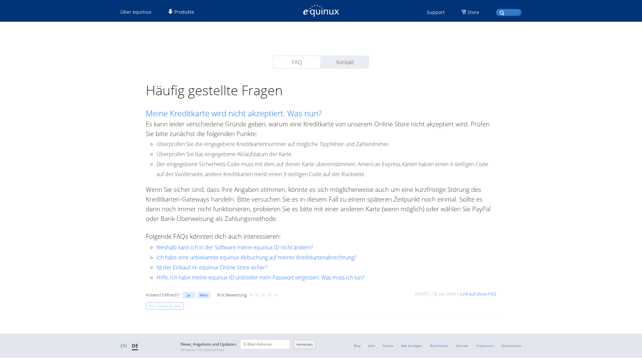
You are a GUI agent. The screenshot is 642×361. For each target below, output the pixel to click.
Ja (188, 294)
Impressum (485, 345)
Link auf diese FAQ (478, 294)
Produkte (183, 12)
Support (436, 12)
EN (123, 345)
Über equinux (135, 12)
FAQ (297, 62)
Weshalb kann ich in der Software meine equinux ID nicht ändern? (234, 247)
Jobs (371, 345)
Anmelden (305, 344)
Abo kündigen (411, 345)
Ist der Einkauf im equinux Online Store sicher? (212, 267)
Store (473, 12)
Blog (357, 345)
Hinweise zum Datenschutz (202, 349)
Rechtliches (439, 345)
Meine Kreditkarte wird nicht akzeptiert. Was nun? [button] (234, 113)
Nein (204, 294)
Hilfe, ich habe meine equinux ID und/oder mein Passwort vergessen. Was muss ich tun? (260, 277)
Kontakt (345, 62)
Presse (388, 345)
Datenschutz (512, 345)
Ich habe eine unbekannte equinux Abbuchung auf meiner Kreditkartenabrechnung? (256, 257)
